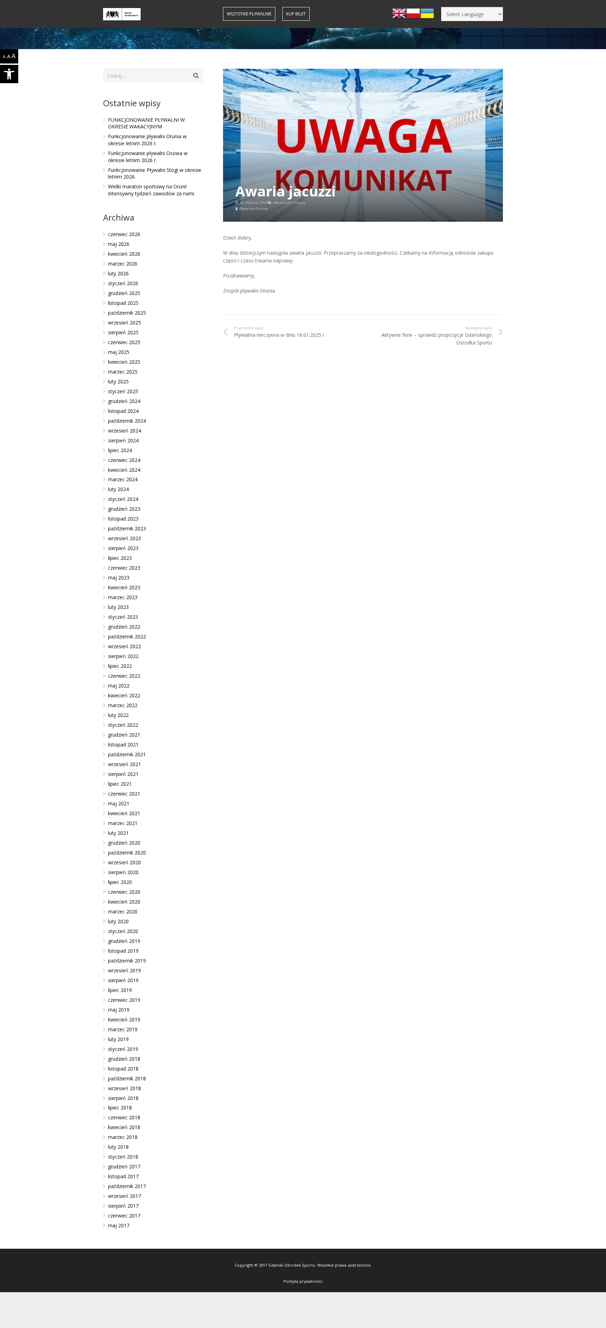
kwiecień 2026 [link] (124, 253)
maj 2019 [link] (118, 1009)
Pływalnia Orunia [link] (253, 208)
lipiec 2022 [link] (120, 666)
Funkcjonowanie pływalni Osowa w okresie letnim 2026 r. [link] (148, 156)
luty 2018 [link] (118, 1146)
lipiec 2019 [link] (120, 990)
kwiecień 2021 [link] (124, 813)
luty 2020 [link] (118, 921)
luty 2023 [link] (118, 607)
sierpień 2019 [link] (123, 980)
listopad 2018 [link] (123, 1068)
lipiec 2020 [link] (120, 882)
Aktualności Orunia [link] (289, 202)
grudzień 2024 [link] (124, 401)
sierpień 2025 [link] (123, 332)
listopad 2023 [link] (123, 518)
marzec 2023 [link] (122, 597)
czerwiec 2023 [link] (124, 567)
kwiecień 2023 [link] (124, 587)
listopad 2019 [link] (123, 950)
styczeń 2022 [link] (123, 725)
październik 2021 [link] (127, 754)
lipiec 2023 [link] (120, 558)
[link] (9, 74)
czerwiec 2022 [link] (124, 675)
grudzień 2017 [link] (124, 1166)
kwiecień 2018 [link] (124, 1127)
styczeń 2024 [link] (123, 499)
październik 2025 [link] (127, 312)
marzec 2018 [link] (122, 1137)
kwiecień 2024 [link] (124, 470)
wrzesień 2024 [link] (124, 430)
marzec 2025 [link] (122, 371)
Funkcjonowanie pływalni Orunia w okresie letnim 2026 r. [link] (147, 140)
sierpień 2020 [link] (123, 872)
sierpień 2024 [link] (123, 440)
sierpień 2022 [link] (123, 656)
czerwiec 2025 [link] (124, 342)
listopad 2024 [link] (123, 411)
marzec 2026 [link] (122, 263)
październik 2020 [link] (127, 852)
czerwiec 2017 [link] (124, 1215)
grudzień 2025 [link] (124, 293)
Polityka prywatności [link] (303, 1281)
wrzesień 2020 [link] (124, 862)
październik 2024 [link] (127, 420)
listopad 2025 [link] (123, 303)
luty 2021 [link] (118, 833)
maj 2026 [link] (118, 244)
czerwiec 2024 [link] (124, 460)
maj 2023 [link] (118, 577)
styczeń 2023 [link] (123, 616)
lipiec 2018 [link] (120, 1107)
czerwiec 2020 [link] (124, 891)
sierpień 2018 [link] (123, 1098)
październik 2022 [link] (127, 636)
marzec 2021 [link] (122, 823)
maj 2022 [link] (118, 685)
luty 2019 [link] (118, 1039)
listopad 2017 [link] (123, 1176)
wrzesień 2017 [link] (124, 1196)
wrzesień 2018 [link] (124, 1088)
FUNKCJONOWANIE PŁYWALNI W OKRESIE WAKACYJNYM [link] (146, 123)
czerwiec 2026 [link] (124, 234)
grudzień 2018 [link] (124, 1058)
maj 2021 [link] (118, 803)
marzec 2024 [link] (122, 479)
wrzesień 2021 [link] (124, 764)
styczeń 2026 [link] (123, 283)
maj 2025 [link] (118, 352)
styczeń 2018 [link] (123, 1156)
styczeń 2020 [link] (123, 931)
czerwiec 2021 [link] (124, 793)
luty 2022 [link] (118, 715)
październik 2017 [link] (127, 1186)
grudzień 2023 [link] (124, 508)
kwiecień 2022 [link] (124, 695)
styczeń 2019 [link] (123, 1049)
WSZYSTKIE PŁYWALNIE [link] (249, 14)
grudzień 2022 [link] (124, 626)
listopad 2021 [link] (123, 744)
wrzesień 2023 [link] (124, 538)
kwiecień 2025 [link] (124, 361)
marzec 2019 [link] (122, 1029)
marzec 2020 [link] (122, 911)
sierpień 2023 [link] (123, 548)
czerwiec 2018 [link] (124, 1117)
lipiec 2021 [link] (120, 783)
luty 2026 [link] (118, 273)
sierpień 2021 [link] (123, 774)
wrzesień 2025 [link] (124, 322)
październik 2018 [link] (127, 1078)
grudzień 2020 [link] (124, 842)
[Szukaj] (196, 75)
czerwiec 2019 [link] (124, 1000)
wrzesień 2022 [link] (124, 646)
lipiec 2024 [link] (120, 450)
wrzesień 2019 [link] (124, 970)
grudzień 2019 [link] (124, 941)
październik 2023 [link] (127, 528)
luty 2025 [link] (118, 381)
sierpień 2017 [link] (123, 1205)
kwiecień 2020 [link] (124, 901)
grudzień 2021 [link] (124, 734)
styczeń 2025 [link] (123, 391)
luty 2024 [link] (118, 489)
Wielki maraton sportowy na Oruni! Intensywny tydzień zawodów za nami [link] (151, 190)
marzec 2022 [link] (122, 705)
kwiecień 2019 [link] (124, 1019)
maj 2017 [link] (118, 1225)
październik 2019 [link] (127, 960)
